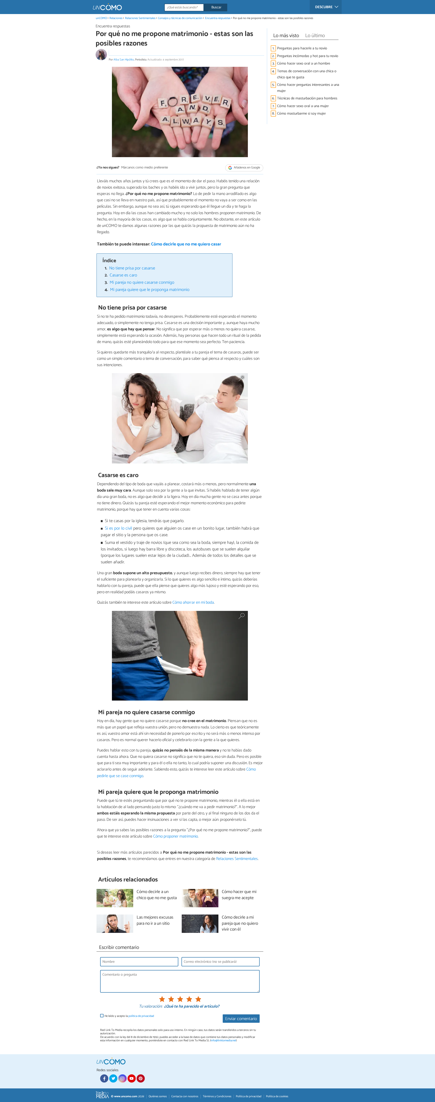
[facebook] (104, 1078)
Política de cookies (277, 1096)
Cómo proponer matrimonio (175, 836)
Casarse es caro (123, 275)
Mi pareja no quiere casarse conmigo (142, 282)
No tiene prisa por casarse (132, 268)
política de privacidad (141, 1016)
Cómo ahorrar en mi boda (193, 602)
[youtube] (132, 1078)
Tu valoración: (150, 1006)
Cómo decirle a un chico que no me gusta (157, 895)
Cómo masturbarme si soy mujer (301, 113)
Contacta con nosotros (184, 1096)
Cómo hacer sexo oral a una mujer (303, 106)
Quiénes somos (158, 1096)
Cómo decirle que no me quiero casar (186, 244)
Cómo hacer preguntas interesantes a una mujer (308, 88)
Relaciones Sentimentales (140, 18)
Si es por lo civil (118, 528)
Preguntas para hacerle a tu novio (302, 48)
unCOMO (101, 18)
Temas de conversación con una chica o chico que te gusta (306, 74)
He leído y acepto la (129, 1016)
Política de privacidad (248, 1096)
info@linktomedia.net (223, 1040)
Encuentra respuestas (217, 18)
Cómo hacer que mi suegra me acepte (239, 895)
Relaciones (115, 18)
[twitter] (113, 1078)
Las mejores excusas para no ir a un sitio (155, 921)
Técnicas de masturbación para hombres (307, 98)
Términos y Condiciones (217, 1096)
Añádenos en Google (246, 167)
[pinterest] (141, 1078)
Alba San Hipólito (124, 59)
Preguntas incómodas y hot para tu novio (307, 56)
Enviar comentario (241, 1018)
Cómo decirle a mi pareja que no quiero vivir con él (240, 924)
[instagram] (122, 1078)
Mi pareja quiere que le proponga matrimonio (149, 289)
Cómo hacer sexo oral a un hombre (303, 63)
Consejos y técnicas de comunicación (180, 18)
